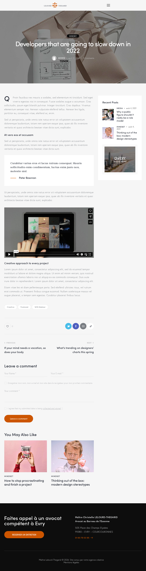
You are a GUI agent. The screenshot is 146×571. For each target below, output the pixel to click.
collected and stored (52, 408)
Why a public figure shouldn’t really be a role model (125, 116)
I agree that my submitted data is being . (35, 408)
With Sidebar (40, 307)
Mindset (73, 36)
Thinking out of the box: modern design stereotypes (70, 482)
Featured (24, 307)
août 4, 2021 (131, 108)
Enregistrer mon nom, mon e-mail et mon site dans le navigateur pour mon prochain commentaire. (50, 383)
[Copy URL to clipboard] (90, 326)
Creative (10, 307)
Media (120, 108)
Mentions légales (71, 562)
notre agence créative (94, 559)
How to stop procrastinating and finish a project (24, 482)
